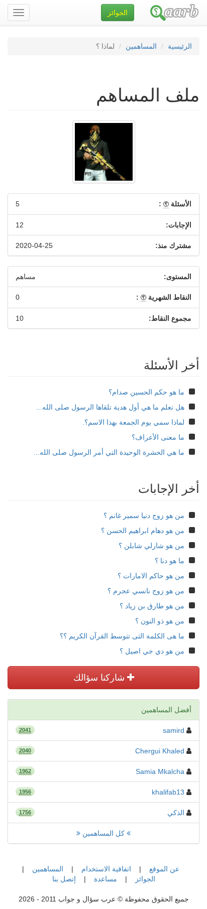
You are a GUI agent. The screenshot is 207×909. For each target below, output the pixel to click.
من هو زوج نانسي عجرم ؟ (146, 591)
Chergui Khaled (159, 751)
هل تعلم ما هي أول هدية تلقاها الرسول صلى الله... (110, 407)
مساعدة (105, 879)
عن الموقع (164, 869)
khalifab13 (168, 792)
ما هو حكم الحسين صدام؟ (146, 392)
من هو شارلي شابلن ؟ (151, 546)
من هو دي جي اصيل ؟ (152, 651)
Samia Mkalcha (160, 771)
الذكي (175, 813)
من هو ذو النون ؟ (159, 621)
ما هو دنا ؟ (169, 561)
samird (173, 730)
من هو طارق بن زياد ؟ (152, 606)
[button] (117, 12)
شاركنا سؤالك (100, 678)
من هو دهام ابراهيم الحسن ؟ (142, 531)
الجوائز (145, 879)
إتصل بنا (64, 879)
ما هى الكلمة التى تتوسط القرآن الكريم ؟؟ (122, 636)
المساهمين (141, 46)
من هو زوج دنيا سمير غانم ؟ (144, 515)
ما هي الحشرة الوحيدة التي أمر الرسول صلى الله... (109, 452)
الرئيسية (180, 46)
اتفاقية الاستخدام (106, 869)
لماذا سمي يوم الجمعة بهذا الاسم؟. (133, 422)
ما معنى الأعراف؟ (158, 437)
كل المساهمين (103, 833)
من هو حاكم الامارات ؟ (151, 576)
